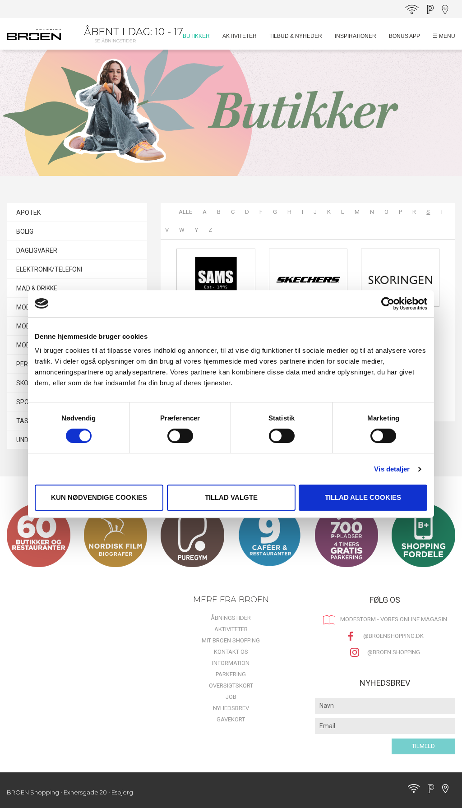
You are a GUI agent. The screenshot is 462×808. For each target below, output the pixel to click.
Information (230, 663)
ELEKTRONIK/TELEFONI (49, 269)
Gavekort (231, 719)
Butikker (196, 36)
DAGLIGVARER (36, 250)
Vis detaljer (392, 469)
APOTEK (28, 212)
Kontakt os (231, 651)
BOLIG (24, 231)
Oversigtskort (231, 685)
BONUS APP (404, 36)
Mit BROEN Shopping (231, 640)
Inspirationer (355, 36)
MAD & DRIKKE (36, 288)
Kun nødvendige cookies (99, 497)
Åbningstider (231, 617)
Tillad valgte (231, 497)
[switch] (180, 436)
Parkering (231, 674)
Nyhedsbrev (231, 708)
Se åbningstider (115, 41)
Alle (185, 211)
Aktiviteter (239, 36)
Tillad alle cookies (363, 497)
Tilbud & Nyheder (295, 36)
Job (231, 696)
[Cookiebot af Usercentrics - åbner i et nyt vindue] (387, 303)
